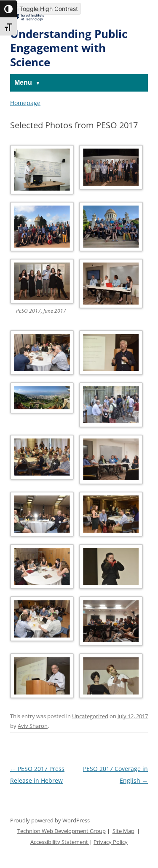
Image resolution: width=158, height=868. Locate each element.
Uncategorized (90, 716)
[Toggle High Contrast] (8, 9)
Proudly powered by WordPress (50, 820)
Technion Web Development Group (61, 831)
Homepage (25, 103)
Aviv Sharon (33, 726)
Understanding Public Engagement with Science (68, 48)
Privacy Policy (111, 842)
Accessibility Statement (59, 842)
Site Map (123, 831)
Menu (23, 82)
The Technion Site (29, 12)
